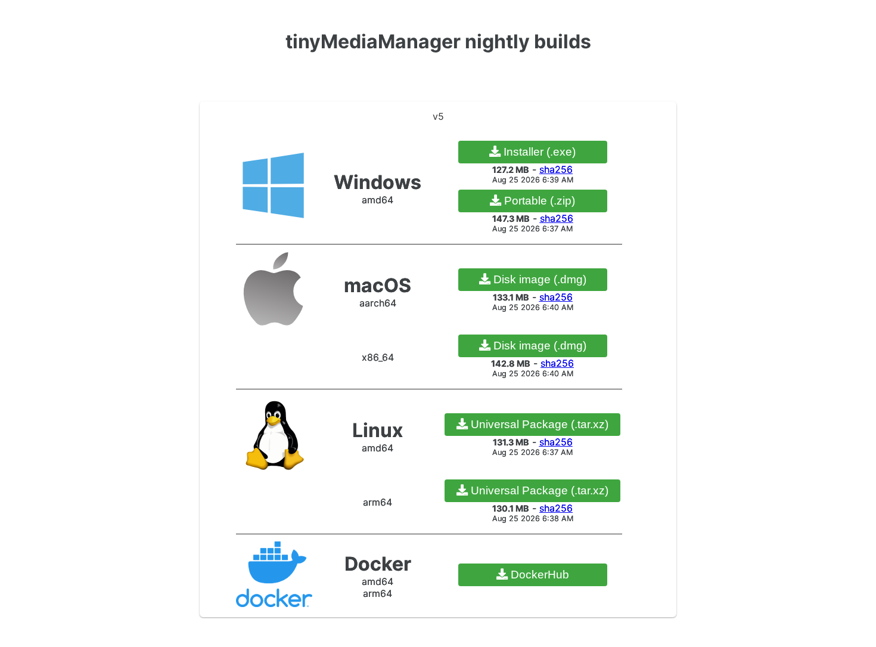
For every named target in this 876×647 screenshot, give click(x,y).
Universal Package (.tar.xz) (538, 424)
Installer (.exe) (538, 152)
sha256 (556, 169)
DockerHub (538, 574)
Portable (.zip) (538, 200)
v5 (438, 116)
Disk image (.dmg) (538, 279)
